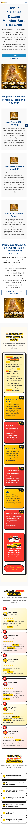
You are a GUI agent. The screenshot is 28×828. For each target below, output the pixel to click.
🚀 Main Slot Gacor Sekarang (14, 568)
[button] (26, 2)
